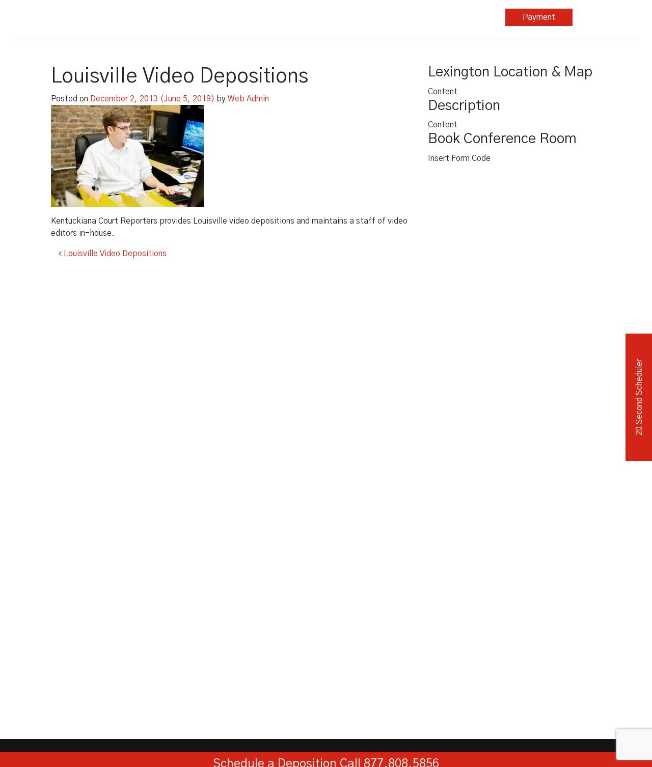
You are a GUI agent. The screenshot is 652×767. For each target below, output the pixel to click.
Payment (539, 17)
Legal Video (266, 17)
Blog (404, 17)
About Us (468, 17)
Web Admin (248, 99)
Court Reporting (199, 17)
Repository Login (606, 17)
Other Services (334, 17)
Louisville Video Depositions (114, 254)
